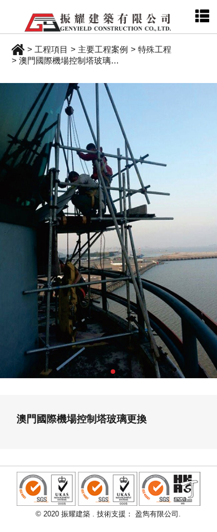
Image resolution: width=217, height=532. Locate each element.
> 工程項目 (47, 49)
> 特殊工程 (151, 49)
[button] (104, 371)
